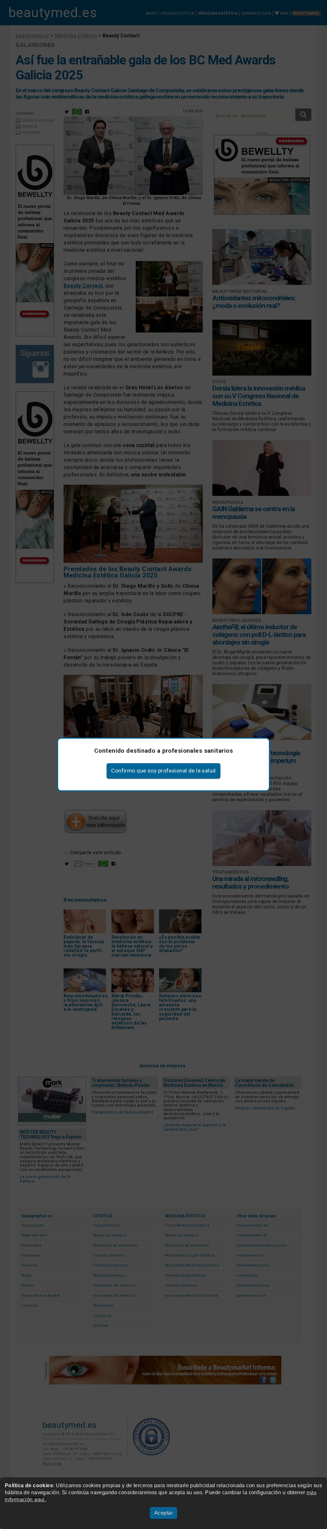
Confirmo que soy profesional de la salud (163, 770)
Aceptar (163, 1513)
